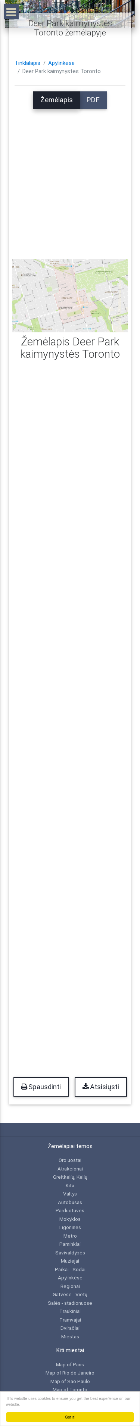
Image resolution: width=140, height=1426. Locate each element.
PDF (93, 100)
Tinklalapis (27, 63)
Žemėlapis (56, 100)
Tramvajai (70, 1320)
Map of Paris (70, 1364)
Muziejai (70, 1261)
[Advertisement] (70, 179)
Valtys (70, 1194)
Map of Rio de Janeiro (70, 1373)
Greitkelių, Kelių (70, 1177)
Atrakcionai (70, 1169)
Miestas (70, 1336)
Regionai (70, 1286)
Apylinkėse (61, 63)
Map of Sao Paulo (70, 1381)
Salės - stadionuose (70, 1303)
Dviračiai (70, 1328)
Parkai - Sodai (70, 1269)
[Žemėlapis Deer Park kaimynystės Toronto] (70, 295)
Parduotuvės (70, 1210)
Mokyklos (70, 1219)
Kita (70, 1185)
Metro (70, 1236)
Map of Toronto (70, 1389)
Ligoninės (70, 1227)
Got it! (70, 1417)
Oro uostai (70, 1160)
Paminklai (70, 1244)
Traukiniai (70, 1311)
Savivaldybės (70, 1253)
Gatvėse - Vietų (70, 1294)
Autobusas (70, 1202)
